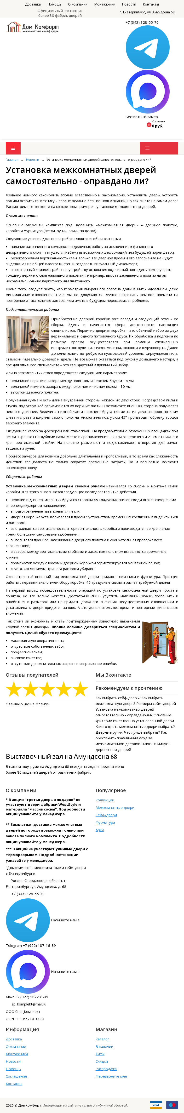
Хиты (100, 1053)
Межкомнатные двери (115, 807)
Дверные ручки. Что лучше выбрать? (128, 732)
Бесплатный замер (142, 116)
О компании (77, 4)
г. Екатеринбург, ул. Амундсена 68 (147, 12)
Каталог (102, 1039)
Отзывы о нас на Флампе (27, 704)
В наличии (104, 1046)
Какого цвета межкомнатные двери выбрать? (135, 726)
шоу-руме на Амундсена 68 (45, 766)
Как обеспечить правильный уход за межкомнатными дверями (131, 738)
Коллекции (105, 800)
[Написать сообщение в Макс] (148, 91)
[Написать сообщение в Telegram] (148, 47)
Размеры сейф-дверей (156, 703)
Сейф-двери (106, 814)
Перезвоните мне (111, 1076)
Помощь (54, 4)
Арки (100, 829)
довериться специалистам (110, 626)
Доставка (33, 4)
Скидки (102, 1061)
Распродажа (106, 1068)
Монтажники (104, 4)
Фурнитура (105, 822)
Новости (129, 4)
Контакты (151, 4)
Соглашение (16, 1076)
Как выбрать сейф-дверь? (118, 697)
